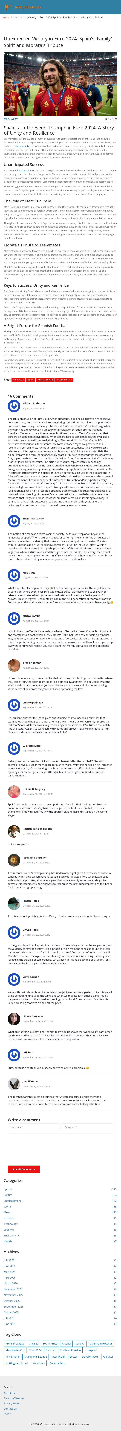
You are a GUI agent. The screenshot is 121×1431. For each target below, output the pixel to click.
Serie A (79, 1343)
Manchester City (15, 1350)
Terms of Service (14, 1398)
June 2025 (60, 1324)
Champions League (35, 1356)
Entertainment (60, 1200)
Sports (60, 1189)
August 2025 (60, 1312)
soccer (73, 1356)
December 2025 (60, 1289)
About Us (9, 1393)
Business (60, 1218)
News (60, 1212)
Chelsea (33, 1343)
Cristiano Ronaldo (70, 1350)
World (60, 1206)
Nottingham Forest (17, 1363)
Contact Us (10, 1408)
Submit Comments (24, 1169)
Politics (60, 1195)
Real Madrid (13, 1356)
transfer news (90, 1356)
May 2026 (60, 1272)
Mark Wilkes (11, 119)
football (50, 1350)
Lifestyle (60, 1229)
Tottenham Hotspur (100, 1343)
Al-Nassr (108, 1356)
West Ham (39, 1363)
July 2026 (60, 1260)
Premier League (15, 1343)
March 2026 (60, 1283)
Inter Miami (58, 1356)
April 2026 (60, 1277)
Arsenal (66, 1343)
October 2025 (60, 1301)
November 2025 (60, 1295)
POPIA (7, 1414)
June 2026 (60, 1266)
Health (60, 1241)
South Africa (50, 1343)
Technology (60, 1224)
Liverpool (91, 1350)
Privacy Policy (12, 1403)
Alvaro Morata (64, 379)
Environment (60, 1235)
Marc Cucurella (21, 146)
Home (5, 17)
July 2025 (60, 1318)
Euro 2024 (23, 170)
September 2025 (60, 1306)
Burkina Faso (57, 1363)
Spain (30, 379)
